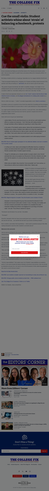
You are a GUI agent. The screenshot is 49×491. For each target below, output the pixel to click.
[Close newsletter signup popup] (38, 236)
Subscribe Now (24, 252)
